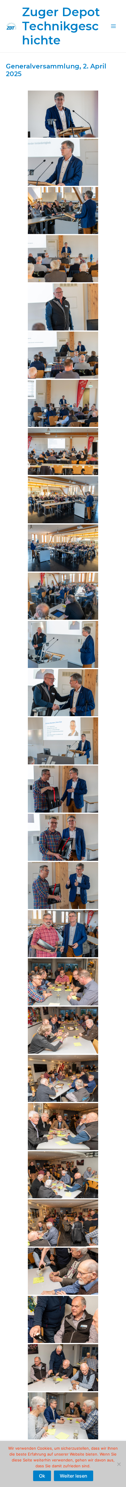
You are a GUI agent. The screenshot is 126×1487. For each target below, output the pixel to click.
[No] (119, 1464)
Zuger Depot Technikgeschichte (61, 26)
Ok (42, 1476)
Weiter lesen (73, 1476)
